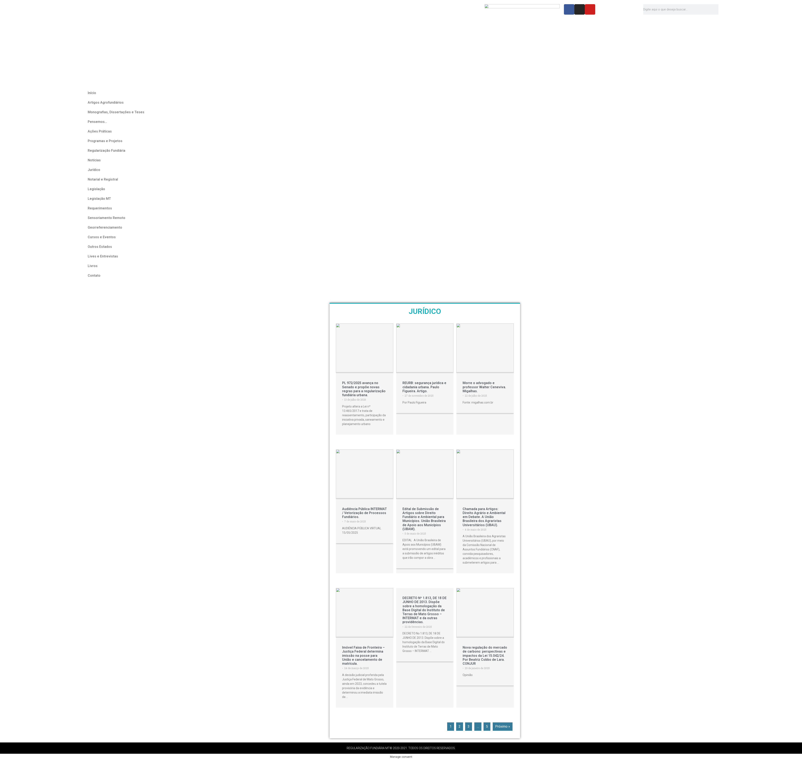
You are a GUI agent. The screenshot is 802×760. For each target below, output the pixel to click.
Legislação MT (99, 199)
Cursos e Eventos (102, 237)
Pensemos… (97, 122)
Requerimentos (100, 208)
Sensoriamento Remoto (106, 218)
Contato (94, 276)
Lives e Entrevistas (103, 256)
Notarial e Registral (103, 179)
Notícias (94, 160)
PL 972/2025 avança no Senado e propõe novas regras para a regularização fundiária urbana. (364, 389)
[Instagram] (579, 9)
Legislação (96, 189)
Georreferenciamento (105, 227)
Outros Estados (100, 247)
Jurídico (94, 170)
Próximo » (502, 726)
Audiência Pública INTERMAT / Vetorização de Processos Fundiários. (364, 513)
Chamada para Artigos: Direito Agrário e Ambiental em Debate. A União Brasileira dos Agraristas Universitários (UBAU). (484, 517)
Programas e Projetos (105, 141)
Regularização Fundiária (106, 151)
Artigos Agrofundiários (106, 102)
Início (92, 93)
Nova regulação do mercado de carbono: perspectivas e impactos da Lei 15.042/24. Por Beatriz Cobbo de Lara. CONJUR (485, 655)
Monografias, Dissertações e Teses (116, 112)
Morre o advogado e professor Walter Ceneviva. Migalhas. (484, 387)
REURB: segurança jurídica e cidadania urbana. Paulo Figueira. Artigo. (424, 387)
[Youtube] (590, 9)
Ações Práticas (100, 131)
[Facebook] (569, 9)
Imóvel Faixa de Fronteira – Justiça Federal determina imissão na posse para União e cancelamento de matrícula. (363, 655)
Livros (93, 266)
